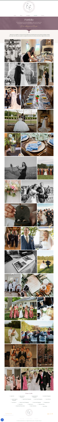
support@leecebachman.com (8, 415)
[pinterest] (52, 414)
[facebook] (50, 414)
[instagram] (48, 414)
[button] (2, 419)
